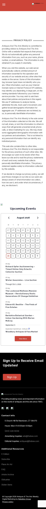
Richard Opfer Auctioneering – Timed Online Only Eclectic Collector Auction (20, 269)
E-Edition (5, 454)
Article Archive (7, 474)
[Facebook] (3, 409)
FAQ (3, 469)
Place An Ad (6, 464)
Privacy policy (7, 502)
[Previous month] (8, 217)
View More (23, 338)
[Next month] (37, 217)
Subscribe (5, 459)
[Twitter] (8, 409)
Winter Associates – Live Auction (21, 280)
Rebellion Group (24, 499)
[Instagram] (13, 409)
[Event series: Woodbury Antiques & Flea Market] (29, 329)
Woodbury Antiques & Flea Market (22, 332)
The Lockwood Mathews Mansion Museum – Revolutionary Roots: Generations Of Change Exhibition (22, 293)
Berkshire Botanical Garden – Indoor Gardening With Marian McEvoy (20, 318)
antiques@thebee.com (29, 441)
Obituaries (5, 479)
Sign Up (12, 377)
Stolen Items (6, 484)
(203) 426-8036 (12, 431)
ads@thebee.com (30, 436)
